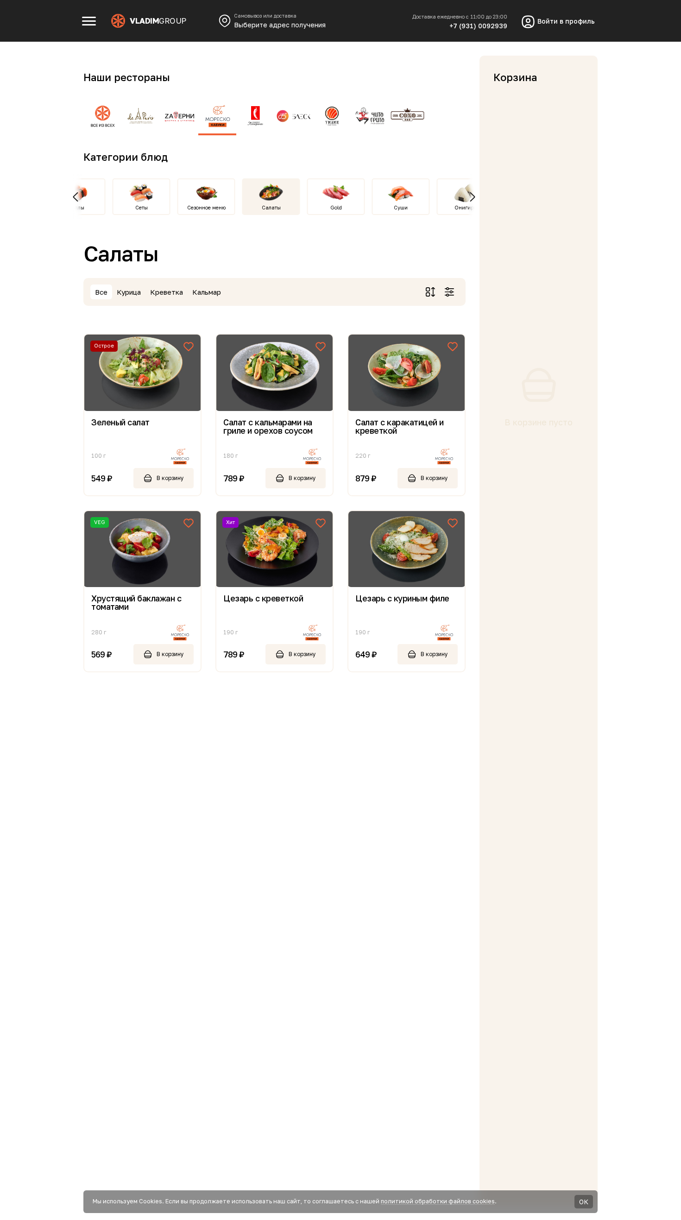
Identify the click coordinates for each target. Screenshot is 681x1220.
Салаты (271, 207)
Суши (401, 207)
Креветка (166, 292)
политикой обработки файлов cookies (438, 1201)
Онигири (465, 207)
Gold (336, 207)
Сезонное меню (206, 207)
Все (101, 292)
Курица (129, 292)
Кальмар (206, 292)
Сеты (141, 207)
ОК (583, 1202)
